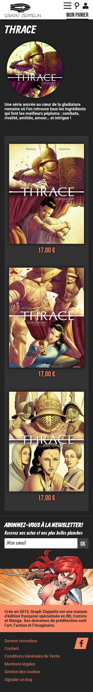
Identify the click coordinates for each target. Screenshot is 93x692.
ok (83, 544)
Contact (12, 648)
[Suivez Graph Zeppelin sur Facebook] (81, 643)
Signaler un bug (18, 679)
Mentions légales (20, 664)
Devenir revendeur (21, 641)
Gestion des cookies (22, 671)
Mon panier (77, 15)
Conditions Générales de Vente (32, 656)
